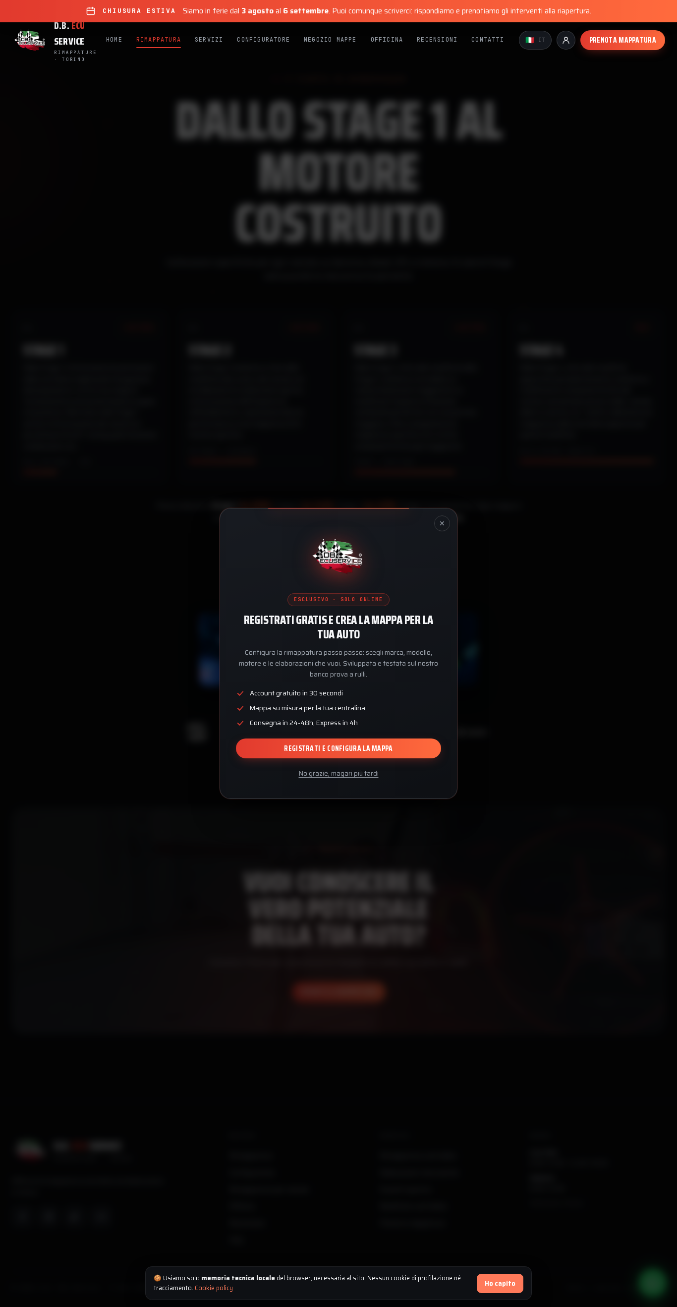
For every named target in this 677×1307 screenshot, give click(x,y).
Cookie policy (214, 1288)
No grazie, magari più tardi (339, 773)
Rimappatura (158, 40)
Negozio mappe (330, 40)
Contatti (487, 40)
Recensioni (437, 40)
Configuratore (263, 40)
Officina (387, 40)
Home (114, 40)
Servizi (209, 40)
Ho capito (500, 1283)
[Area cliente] (566, 40)
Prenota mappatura (622, 40)
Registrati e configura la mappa (338, 748)
